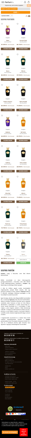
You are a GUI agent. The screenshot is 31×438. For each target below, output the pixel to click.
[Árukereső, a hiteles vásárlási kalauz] (10, 410)
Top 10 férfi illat (8, 391)
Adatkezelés (8, 366)
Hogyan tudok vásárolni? (11, 349)
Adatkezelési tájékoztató (11, 383)
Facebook (7, 394)
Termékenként (29, 16)
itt (18, 425)
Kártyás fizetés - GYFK (10, 381)
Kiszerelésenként (27, 15)
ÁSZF (6, 367)
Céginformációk (9, 359)
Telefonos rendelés (9, 351)
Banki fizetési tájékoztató (11, 379)
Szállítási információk (10, 376)
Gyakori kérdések (9, 347)
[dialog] (15, 429)
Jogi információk (9, 363)
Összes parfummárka (10, 353)
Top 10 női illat (8, 390)
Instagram (7, 395)
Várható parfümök (9, 388)
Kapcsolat (7, 346)
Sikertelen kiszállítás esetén (12, 377)
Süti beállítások (9, 354)
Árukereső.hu (18, 409)
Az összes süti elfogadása (10, 432)
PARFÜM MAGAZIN (10, 387)
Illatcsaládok (8, 398)
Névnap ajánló (8, 397)
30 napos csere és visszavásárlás (13, 362)
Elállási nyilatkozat (9, 369)
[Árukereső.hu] (19, 407)
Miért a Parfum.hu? (9, 360)
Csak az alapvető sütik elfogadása (23, 432)
